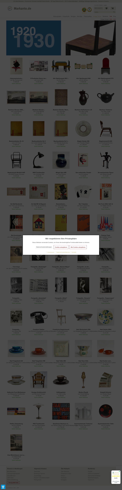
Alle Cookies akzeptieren (78, 247)
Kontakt (73, 252)
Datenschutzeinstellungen (44, 247)
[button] (3, 487)
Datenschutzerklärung (63, 252)
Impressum (50, 252)
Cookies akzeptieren (61, 247)
